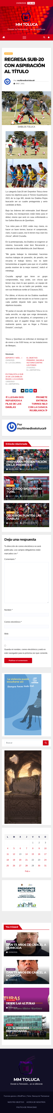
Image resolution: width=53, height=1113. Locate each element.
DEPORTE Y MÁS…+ (14, 358)
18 (8, 860)
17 (45, 854)
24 (45, 860)
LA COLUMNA (11, 1000)
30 (39, 866)
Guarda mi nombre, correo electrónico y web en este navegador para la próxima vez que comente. (26, 651)
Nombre (8, 610)
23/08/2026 (13, 952)
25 (8, 866)
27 (20, 866)
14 (26, 854)
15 (33, 854)
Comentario (10, 559)
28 (26, 866)
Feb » (27, 871)
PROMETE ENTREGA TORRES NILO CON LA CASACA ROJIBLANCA (37, 404)
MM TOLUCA (27, 24)
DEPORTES (8, 53)
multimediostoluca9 (26, 80)
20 (20, 860)
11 (8, 854)
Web (6, 634)
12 (14, 854)
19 (14, 860)
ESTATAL (9, 1024)
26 (14, 866)
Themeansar (44, 1096)
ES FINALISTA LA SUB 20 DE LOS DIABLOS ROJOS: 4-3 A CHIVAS (14, 376)
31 (45, 866)
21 (26, 860)
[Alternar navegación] (24, 37)
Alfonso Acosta (29, 469)
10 (45, 848)
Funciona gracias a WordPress (15, 1096)
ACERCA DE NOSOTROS (35, 1102)
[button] (44, 37)
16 (39, 854)
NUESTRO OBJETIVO (16, 1102)
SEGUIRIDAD (11, 941)
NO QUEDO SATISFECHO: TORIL (24, 490)
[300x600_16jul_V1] (22, 787)
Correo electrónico (13, 622)
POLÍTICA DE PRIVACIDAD (26, 1107)
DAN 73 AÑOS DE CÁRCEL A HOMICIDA (26, 946)
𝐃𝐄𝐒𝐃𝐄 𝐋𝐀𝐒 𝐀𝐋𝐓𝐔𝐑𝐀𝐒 (20, 1003)
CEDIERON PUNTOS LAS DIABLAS (23, 517)
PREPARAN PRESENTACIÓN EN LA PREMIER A (26, 463)
